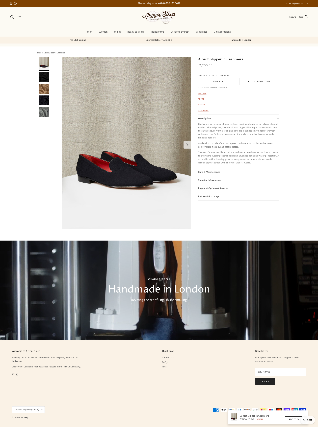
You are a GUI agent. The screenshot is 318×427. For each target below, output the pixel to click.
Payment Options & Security (213, 188)
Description (204, 118)
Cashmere (203, 110)
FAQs (164, 362)
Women (103, 31)
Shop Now (218, 81)
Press (164, 366)
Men (89, 31)
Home (38, 53)
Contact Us (168, 357)
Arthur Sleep (23, 417)
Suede (201, 99)
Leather (202, 93)
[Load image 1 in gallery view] (126, 143)
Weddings (201, 31)
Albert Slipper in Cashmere (54, 53)
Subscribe (265, 381)
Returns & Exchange (208, 196)
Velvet (201, 105)
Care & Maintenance (209, 171)
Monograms (157, 31)
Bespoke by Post (180, 31)
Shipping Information (209, 180)
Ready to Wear (135, 31)
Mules (117, 31)
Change (260, 419)
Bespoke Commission (259, 81)
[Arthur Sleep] (159, 17)
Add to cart (295, 419)
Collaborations (222, 31)
